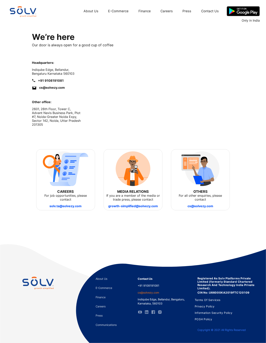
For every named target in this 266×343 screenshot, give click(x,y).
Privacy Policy (205, 306)
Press (186, 11)
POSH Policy (203, 319)
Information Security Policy (214, 312)
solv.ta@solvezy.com (65, 206)
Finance (144, 11)
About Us (91, 11)
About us (101, 278)
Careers (166, 11)
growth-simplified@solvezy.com (133, 206)
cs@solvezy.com (200, 206)
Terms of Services (207, 300)
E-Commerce (118, 11)
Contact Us (210, 11)
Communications (106, 324)
